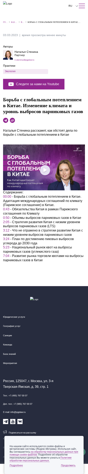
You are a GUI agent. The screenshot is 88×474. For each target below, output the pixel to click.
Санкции (7, 335)
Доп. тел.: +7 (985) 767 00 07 (17, 404)
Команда (7, 344)
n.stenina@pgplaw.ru (24, 60)
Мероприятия (10, 363)
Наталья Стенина (26, 51)
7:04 (6, 256)
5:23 (6, 247)
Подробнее (16, 465)
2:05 (6, 222)
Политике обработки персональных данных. (41, 459)
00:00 (7, 196)
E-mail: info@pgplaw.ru (14, 412)
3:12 (6, 230)
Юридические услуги (14, 317)
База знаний (9, 354)
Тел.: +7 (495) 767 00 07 (15, 395)
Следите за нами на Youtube (37, 84)
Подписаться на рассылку (22, 432)
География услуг (11, 326)
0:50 (6, 217)
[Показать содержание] (82, 6)
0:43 (6, 209)
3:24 (6, 239)
